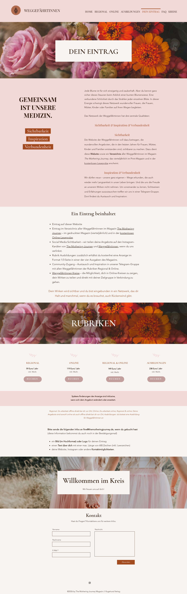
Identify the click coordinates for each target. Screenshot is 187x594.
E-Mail (54, 550)
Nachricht (99, 529)
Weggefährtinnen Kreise (66, 273)
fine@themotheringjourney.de (98, 429)
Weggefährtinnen (108, 246)
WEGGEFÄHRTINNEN (42, 10)
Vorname (55, 529)
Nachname (56, 540)
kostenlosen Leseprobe (96, 163)
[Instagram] (89, 583)
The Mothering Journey (79, 246)
